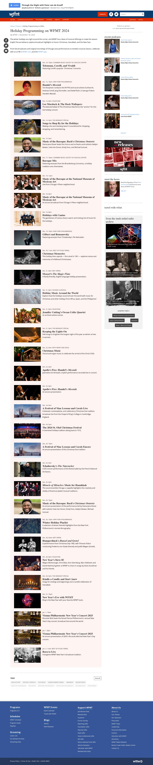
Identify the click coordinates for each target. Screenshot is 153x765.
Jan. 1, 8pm (46, 631)
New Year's (32, 686)
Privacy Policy (14, 761)
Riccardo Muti (80, 686)
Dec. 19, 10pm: (57, 231)
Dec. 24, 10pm (47, 444)
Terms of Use (25, 761)
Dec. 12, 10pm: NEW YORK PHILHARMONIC (57, 82)
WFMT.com (26, 52)
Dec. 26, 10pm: (57, 519)
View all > (123, 133)
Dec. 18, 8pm (47, 194)
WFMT (30, 689)
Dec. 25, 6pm (47, 482)
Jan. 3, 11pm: (55, 649)
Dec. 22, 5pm (47, 367)
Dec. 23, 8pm (47, 386)
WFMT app (42, 52)
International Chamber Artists (130, 114)
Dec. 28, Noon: (51, 538)
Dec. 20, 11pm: (55, 250)
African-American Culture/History (123, 315)
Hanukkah (70, 682)
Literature (134, 320)
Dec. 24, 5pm (47, 424)
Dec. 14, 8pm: (51, 101)
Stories (18, 26)
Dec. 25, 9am (46, 463)
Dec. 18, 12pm (47, 176)
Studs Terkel (92, 686)
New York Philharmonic (46, 686)
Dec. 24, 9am (46, 405)
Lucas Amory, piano (127, 77)
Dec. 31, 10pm (47, 594)
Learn (114, 28)
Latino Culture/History (117, 320)
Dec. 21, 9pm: (55, 328)
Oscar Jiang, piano (126, 96)
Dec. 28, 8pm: (51, 557)
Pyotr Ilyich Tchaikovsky (65, 686)
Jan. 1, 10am (46, 612)
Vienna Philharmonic (18, 689)
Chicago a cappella (29, 682)
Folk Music (41, 682)
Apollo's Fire (15, 682)
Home (12, 26)
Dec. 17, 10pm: (64, 158)
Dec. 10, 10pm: (64, 63)
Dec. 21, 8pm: (51, 271)
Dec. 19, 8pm (47, 212)
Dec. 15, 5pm (47, 138)
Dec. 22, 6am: (55, 348)
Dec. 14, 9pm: (55, 120)
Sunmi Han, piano (126, 40)
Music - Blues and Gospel (123, 325)
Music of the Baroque (18, 686)
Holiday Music (80, 682)
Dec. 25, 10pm (47, 500)
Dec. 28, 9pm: (55, 576)
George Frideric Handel (56, 682)
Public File (35, 761)
